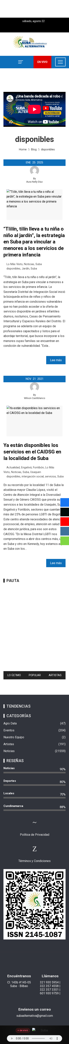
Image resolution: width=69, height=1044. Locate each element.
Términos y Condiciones (34, 861)
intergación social (33, 476)
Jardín (25, 268)
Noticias (29, 264)
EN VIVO (42, 61)
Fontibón (38, 467)
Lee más (56, 360)
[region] (34, 625)
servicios (50, 476)
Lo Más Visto (15, 264)
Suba (38, 264)
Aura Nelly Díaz (34, 181)
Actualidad (13, 467)
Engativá (26, 467)
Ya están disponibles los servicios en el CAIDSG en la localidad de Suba (32, 451)
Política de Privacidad (34, 834)
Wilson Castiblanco (34, 398)
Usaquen (35, 472)
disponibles (13, 268)
